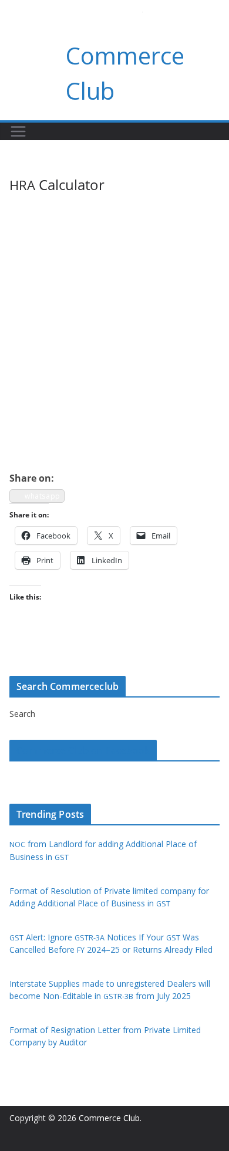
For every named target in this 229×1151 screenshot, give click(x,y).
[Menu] (18, 131)
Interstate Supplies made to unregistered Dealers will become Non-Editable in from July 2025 (109, 989)
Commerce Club (109, 1117)
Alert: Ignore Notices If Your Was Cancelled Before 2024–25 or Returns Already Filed (111, 944)
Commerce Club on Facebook (83, 750)
